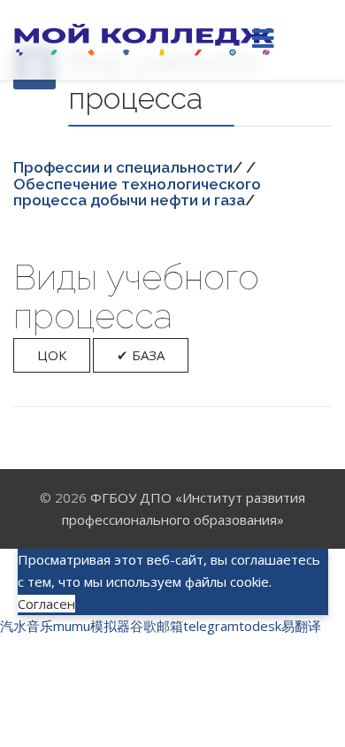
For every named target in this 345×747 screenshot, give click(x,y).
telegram (211, 626)
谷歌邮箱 (156, 626)
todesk (260, 626)
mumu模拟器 (91, 626)
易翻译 (301, 626)
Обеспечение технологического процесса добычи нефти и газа (137, 192)
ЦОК (51, 355)
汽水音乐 (26, 626)
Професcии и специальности (123, 167)
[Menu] (263, 40)
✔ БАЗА (141, 355)
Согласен (46, 603)
